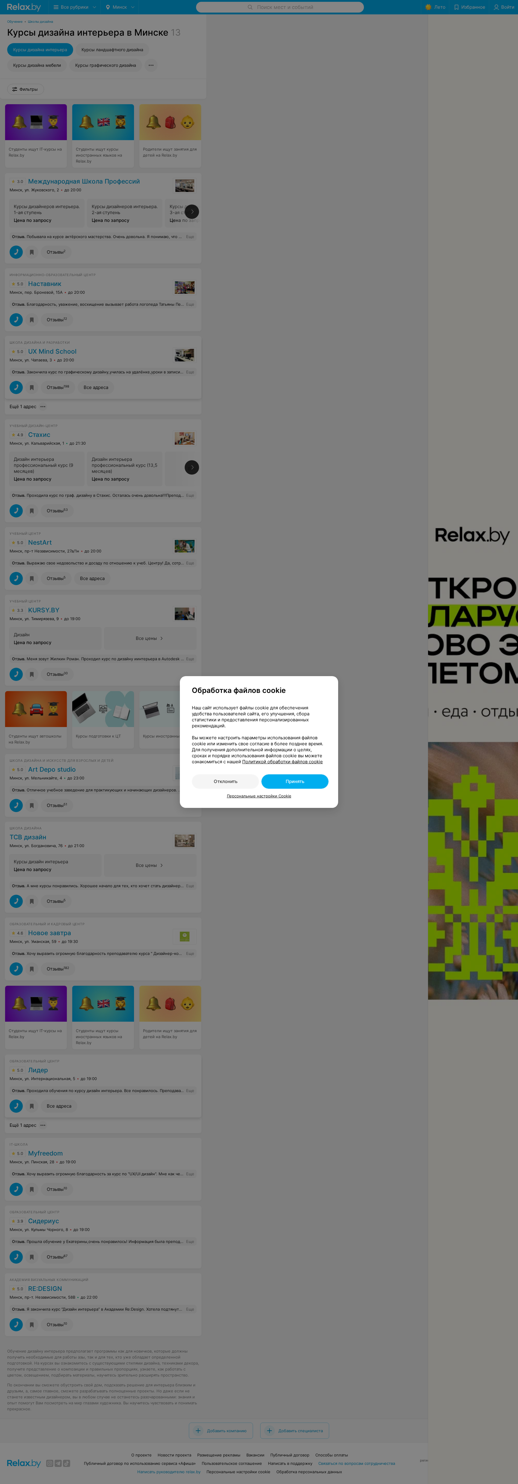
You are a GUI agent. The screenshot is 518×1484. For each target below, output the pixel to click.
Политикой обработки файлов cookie (282, 761)
